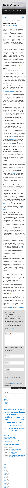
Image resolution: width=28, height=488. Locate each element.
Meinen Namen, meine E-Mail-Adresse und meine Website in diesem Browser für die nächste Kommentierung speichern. (13, 379)
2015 (5, 480)
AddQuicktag (15, 173)
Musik (5, 402)
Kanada (19, 417)
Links (7, 419)
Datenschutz (5, 13)
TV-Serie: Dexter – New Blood (10, 435)
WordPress (22, 307)
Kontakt (11, 13)
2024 (5, 467)
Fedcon (9, 414)
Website (7, 369)
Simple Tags (11, 189)
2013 (5, 483)
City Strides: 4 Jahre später (9, 437)
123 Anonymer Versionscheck (9, 91)
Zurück (5, 17)
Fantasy (22, 412)
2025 (5, 466)
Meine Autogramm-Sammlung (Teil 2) (12, 443)
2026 (5, 464)
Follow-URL (5, 113)
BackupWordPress (7, 166)
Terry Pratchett (9, 428)
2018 (5, 476)
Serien (5, 403)
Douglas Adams (15, 412)
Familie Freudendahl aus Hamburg (11, 440)
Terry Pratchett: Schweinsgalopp (18, 455)
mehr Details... (13, 328)
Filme (5, 400)
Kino (23, 417)
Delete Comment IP (13, 139)
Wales (24, 428)
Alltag (17, 409)
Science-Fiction (12, 422)
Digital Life (5, 412)
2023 (5, 469)
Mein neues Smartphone (14, 458)
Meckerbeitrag (12, 419)
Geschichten (19, 10)
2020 (5, 473)
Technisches (19, 425)
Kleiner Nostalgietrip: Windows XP (16, 456)
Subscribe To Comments (8, 203)
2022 (5, 470)
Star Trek (11, 425)
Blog (12, 20)
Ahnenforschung (9, 409)
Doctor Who (10, 412)
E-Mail (7, 362)
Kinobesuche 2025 (8, 441)
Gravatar (9, 372)
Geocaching (19, 414)
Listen (14, 10)
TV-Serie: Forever (13, 452)
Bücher (5, 399)
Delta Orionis (11, 5)
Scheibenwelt (19, 420)
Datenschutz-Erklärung (15, 383)
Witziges (14, 430)
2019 (5, 474)
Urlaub (16, 428)
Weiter (23, 17)
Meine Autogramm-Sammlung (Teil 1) (12, 444)
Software (21, 422)
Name (7, 356)
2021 (5, 471)
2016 (5, 479)
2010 (5, 486)
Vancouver (21, 428)
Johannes (5, 27)
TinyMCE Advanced (17, 171)
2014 (5, 482)
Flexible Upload (10, 168)
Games (14, 414)
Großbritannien (10, 417)
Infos (10, 10)
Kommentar (8, 334)
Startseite (5, 10)
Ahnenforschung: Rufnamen (10, 438)
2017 (5, 477)
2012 (5, 484)
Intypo (13, 136)
